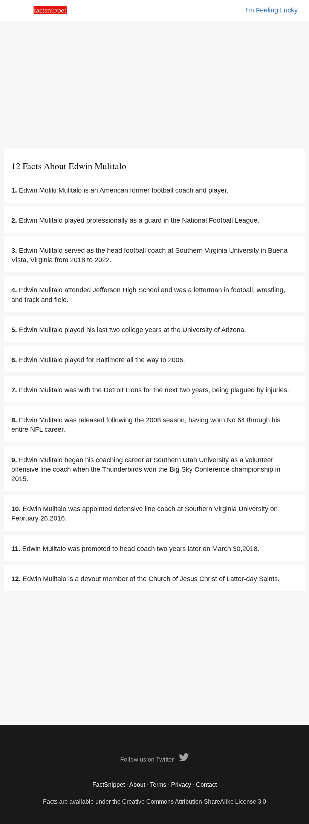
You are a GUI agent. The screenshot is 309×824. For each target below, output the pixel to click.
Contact (206, 785)
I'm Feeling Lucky (271, 10)
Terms (158, 785)
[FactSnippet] (50, 12)
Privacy (181, 785)
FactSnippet (108, 785)
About (137, 785)
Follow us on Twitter (147, 759)
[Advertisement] (154, 84)
